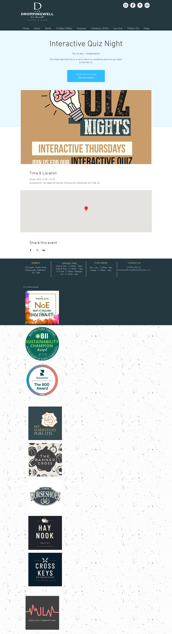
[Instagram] (125, 5)
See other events (86, 77)
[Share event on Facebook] (30, 250)
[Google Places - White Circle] (140, 5)
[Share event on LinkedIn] (44, 250)
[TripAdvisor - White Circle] (147, 5)
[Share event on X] (37, 250)
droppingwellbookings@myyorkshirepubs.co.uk (134, 270)
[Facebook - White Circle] (132, 5)
